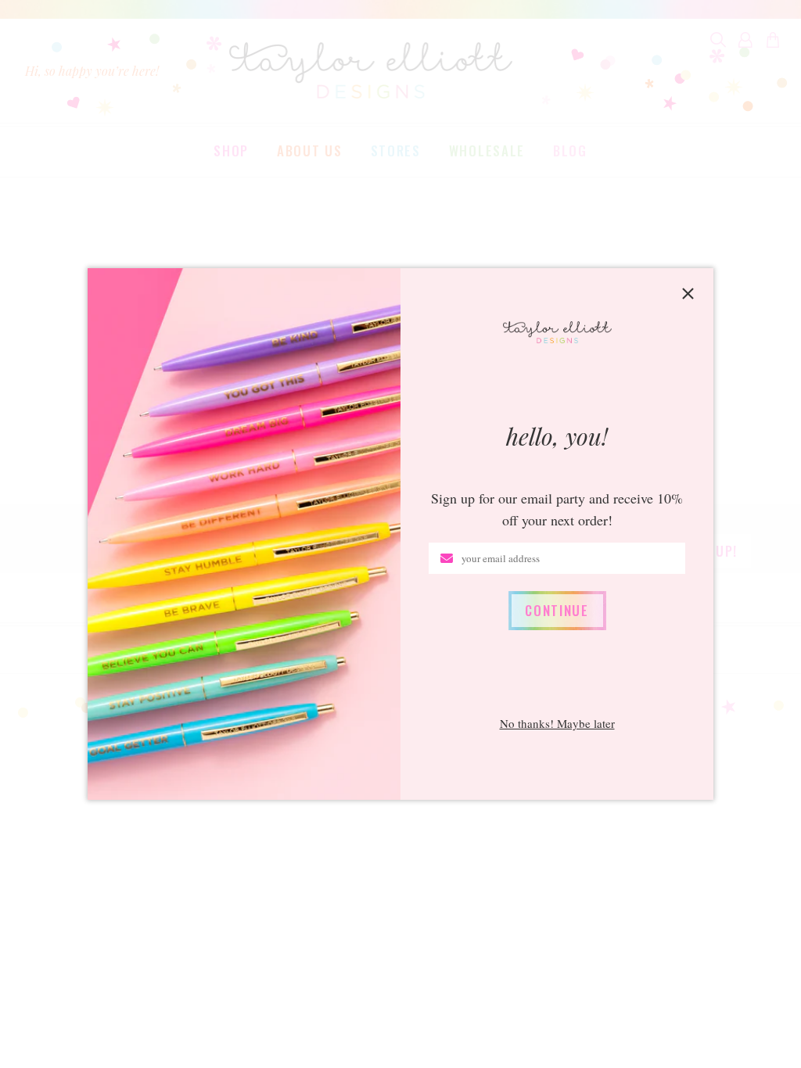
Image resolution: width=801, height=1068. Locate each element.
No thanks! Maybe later (557, 723)
